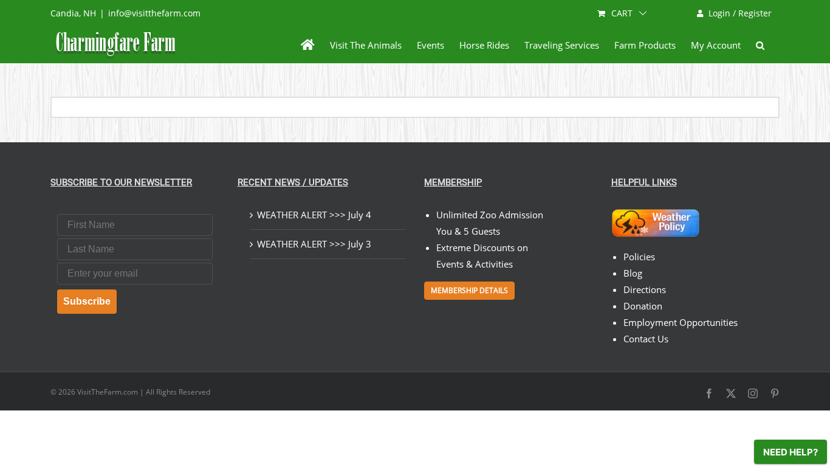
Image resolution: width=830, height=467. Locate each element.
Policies (639, 257)
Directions (644, 289)
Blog (632, 273)
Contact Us (645, 339)
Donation (642, 306)
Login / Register (740, 13)
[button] (760, 45)
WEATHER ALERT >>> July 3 (314, 244)
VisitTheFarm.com (107, 392)
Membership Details (469, 290)
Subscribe (87, 301)
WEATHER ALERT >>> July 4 (314, 215)
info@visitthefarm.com (154, 13)
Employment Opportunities (680, 322)
